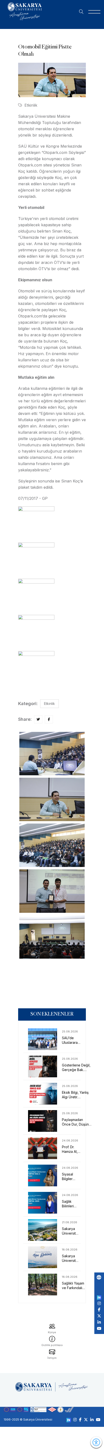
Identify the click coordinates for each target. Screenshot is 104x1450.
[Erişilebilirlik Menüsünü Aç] (96, 1442)
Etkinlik (30, 105)
